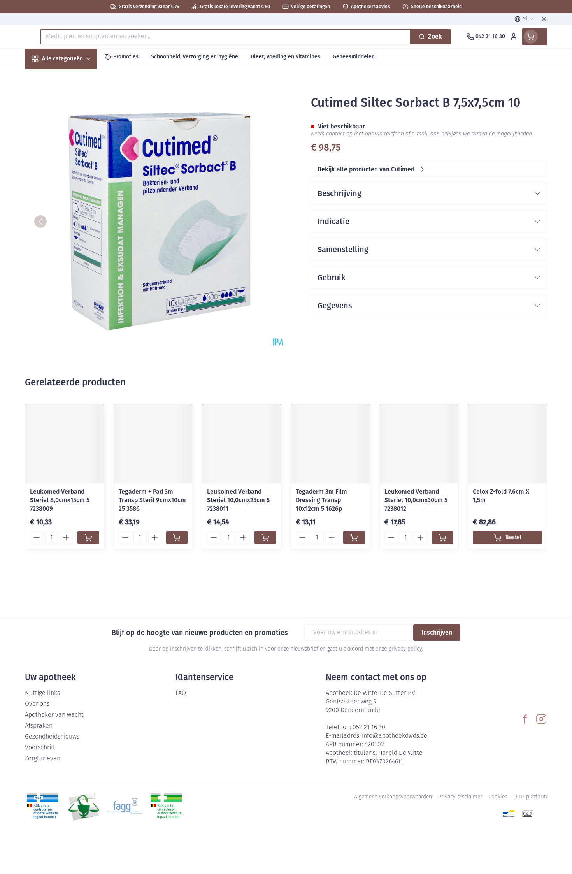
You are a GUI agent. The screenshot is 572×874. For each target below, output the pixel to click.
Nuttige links (42, 693)
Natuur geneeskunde (74, 202)
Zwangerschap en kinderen (74, 156)
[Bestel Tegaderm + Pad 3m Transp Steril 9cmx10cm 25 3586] (177, 537)
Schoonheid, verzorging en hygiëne (74, 100)
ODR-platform (530, 797)
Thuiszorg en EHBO (74, 223)
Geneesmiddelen (74, 265)
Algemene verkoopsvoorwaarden (393, 797)
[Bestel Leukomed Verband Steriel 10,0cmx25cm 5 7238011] (265, 537)
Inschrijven (436, 632)
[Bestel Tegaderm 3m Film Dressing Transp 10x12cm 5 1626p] (354, 537)
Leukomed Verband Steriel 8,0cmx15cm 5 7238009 (59, 500)
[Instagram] (541, 719)
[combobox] (225, 36)
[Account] (514, 36)
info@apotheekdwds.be (394, 736)
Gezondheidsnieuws (52, 737)
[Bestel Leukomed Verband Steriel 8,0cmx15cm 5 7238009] (88, 537)
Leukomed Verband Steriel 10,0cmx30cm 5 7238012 (415, 500)
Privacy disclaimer (460, 797)
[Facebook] (525, 719)
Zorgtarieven (42, 759)
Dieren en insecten (74, 244)
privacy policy (405, 649)
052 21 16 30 (369, 728)
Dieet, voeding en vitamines (74, 128)
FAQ (180, 693)
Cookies (497, 797)
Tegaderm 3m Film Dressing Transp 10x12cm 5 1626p (321, 500)
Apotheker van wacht (54, 715)
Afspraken (39, 726)
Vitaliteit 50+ (74, 181)
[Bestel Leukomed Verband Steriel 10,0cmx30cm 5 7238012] (443, 537)
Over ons (37, 704)
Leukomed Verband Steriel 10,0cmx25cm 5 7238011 (238, 500)
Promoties (45, 76)
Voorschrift (40, 748)
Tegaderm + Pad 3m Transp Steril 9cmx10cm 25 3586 (152, 500)
